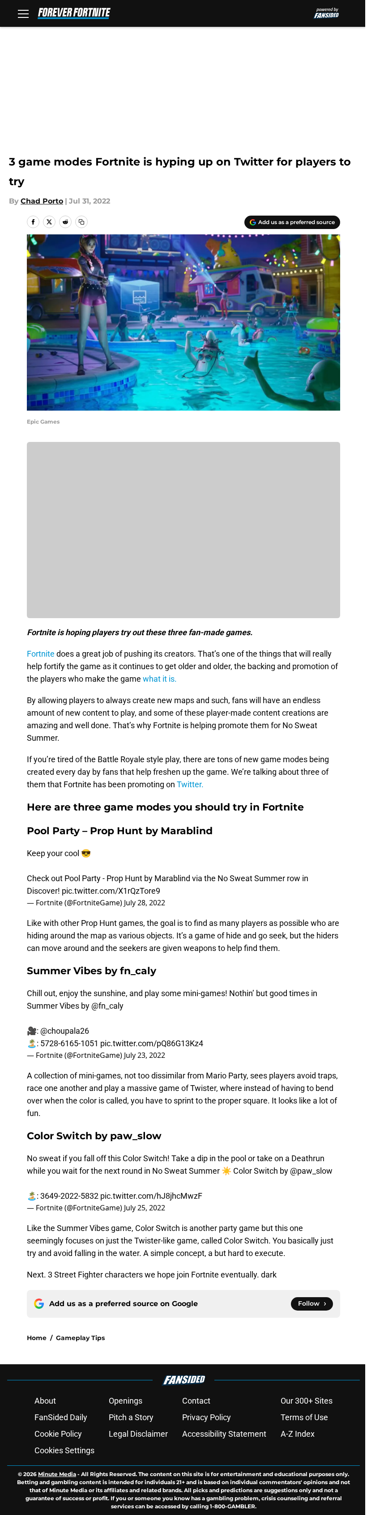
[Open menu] (23, 13)
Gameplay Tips (80, 1338)
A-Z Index (298, 1434)
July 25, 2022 (144, 1208)
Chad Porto (42, 201)
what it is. (160, 678)
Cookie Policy (58, 1434)
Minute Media (57, 1474)
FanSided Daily (60, 1417)
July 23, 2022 (144, 1055)
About (45, 1400)
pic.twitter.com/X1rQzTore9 (111, 890)
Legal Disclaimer (138, 1434)
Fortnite (41, 653)
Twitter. (189, 784)
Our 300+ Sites (307, 1400)
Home (37, 1338)
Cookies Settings (64, 1450)
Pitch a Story (131, 1417)
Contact (196, 1400)
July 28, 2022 (144, 903)
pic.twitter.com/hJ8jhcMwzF (151, 1196)
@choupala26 (64, 1030)
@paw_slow (311, 1171)
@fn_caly (107, 1005)
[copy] (81, 222)
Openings (125, 1400)
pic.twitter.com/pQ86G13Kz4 (151, 1043)
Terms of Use (304, 1417)
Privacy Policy (206, 1417)
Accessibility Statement (224, 1434)
